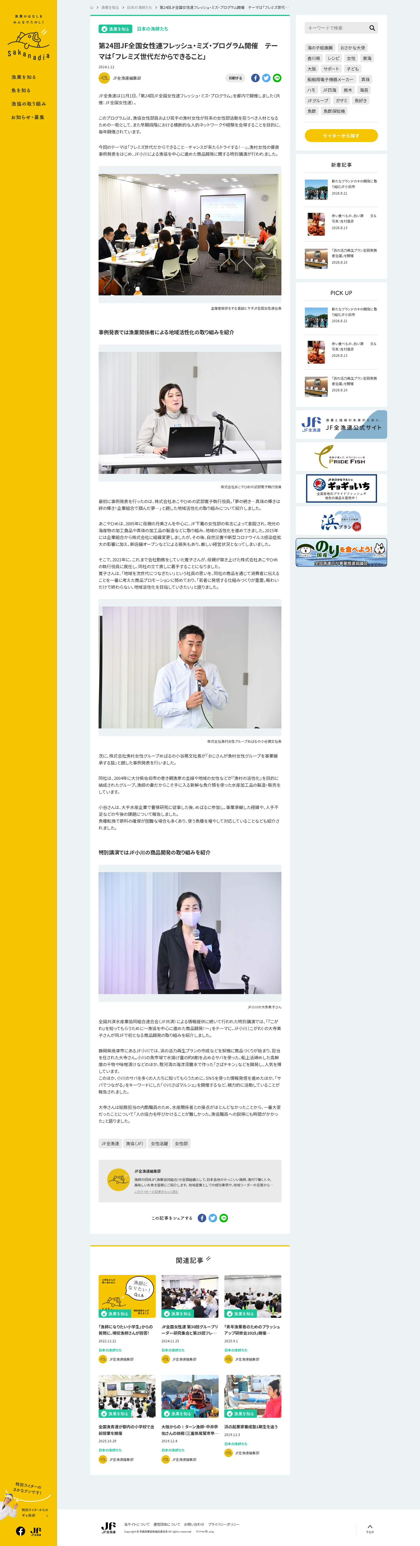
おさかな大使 (352, 48)
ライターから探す (341, 136)
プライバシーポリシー (224, 1524)
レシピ (333, 58)
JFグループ (317, 100)
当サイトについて (136, 1524)
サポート (331, 69)
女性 (351, 58)
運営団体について (166, 1524)
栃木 (348, 90)
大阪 (311, 69)
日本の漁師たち (152, 28)
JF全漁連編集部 (127, 78)
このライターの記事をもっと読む (156, 1191)
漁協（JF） (135, 1143)
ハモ (311, 90)
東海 (367, 58)
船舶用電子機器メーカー (330, 79)
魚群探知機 (334, 111)
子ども (353, 69)
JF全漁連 (110, 1143)
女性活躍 (159, 1143)
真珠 (365, 79)
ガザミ (341, 100)
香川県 (313, 58)
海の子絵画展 (320, 48)
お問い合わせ (194, 1524)
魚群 (311, 111)
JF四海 (329, 90)
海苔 (364, 90)
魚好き (361, 100)
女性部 (181, 1143)
